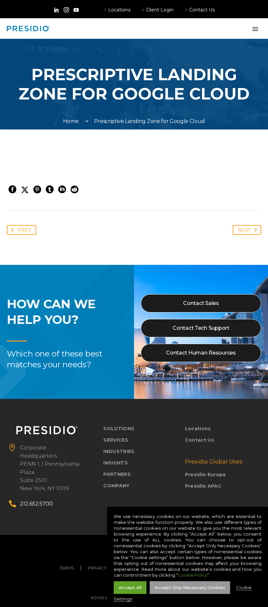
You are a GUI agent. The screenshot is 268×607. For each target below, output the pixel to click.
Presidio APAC (203, 486)
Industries (118, 451)
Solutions (118, 429)
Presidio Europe (205, 475)
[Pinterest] (37, 189)
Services (115, 440)
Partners (117, 474)
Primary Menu (255, 29)
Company (116, 486)
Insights (115, 463)
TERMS (66, 568)
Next (244, 230)
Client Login (160, 10)
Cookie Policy (192, 575)
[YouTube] (76, 9)
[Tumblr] (50, 189)
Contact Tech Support (201, 328)
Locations (119, 10)
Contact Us (202, 10)
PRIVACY (97, 568)
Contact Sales (201, 303)
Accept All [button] (130, 587)
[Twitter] (25, 189)
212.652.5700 (36, 504)
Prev (24, 230)
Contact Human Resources (201, 353)
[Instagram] (66, 9)
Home (71, 121)
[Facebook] (12, 189)
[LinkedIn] (56, 9)
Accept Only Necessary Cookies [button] (190, 587)
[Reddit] (74, 189)
